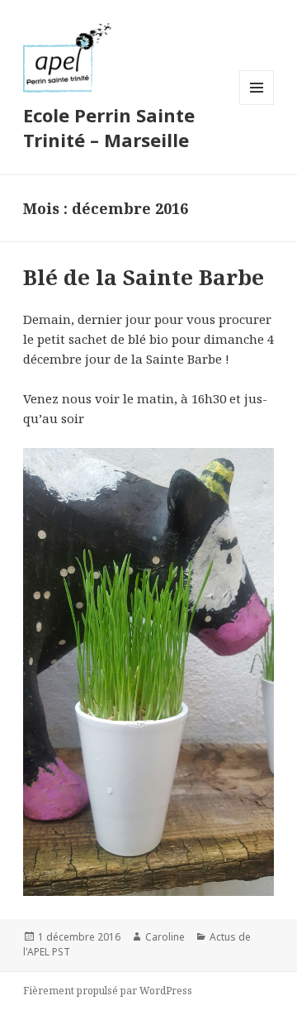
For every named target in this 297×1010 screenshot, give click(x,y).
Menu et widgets (257, 104)
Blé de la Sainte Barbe (143, 277)
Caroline (165, 937)
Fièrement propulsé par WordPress (107, 991)
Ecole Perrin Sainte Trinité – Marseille (109, 127)
